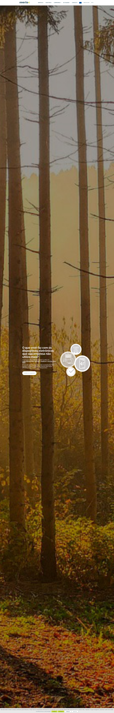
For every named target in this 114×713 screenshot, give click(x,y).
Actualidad (66, 2)
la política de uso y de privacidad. (43, 711)
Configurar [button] (68, 711)
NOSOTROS (48, 2)
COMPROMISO (57, 2)
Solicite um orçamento (29, 373)
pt (92, 2)
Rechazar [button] (61, 711)
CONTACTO (74, 2)
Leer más (75, 711)
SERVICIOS (40, 2)
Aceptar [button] (54, 711)
